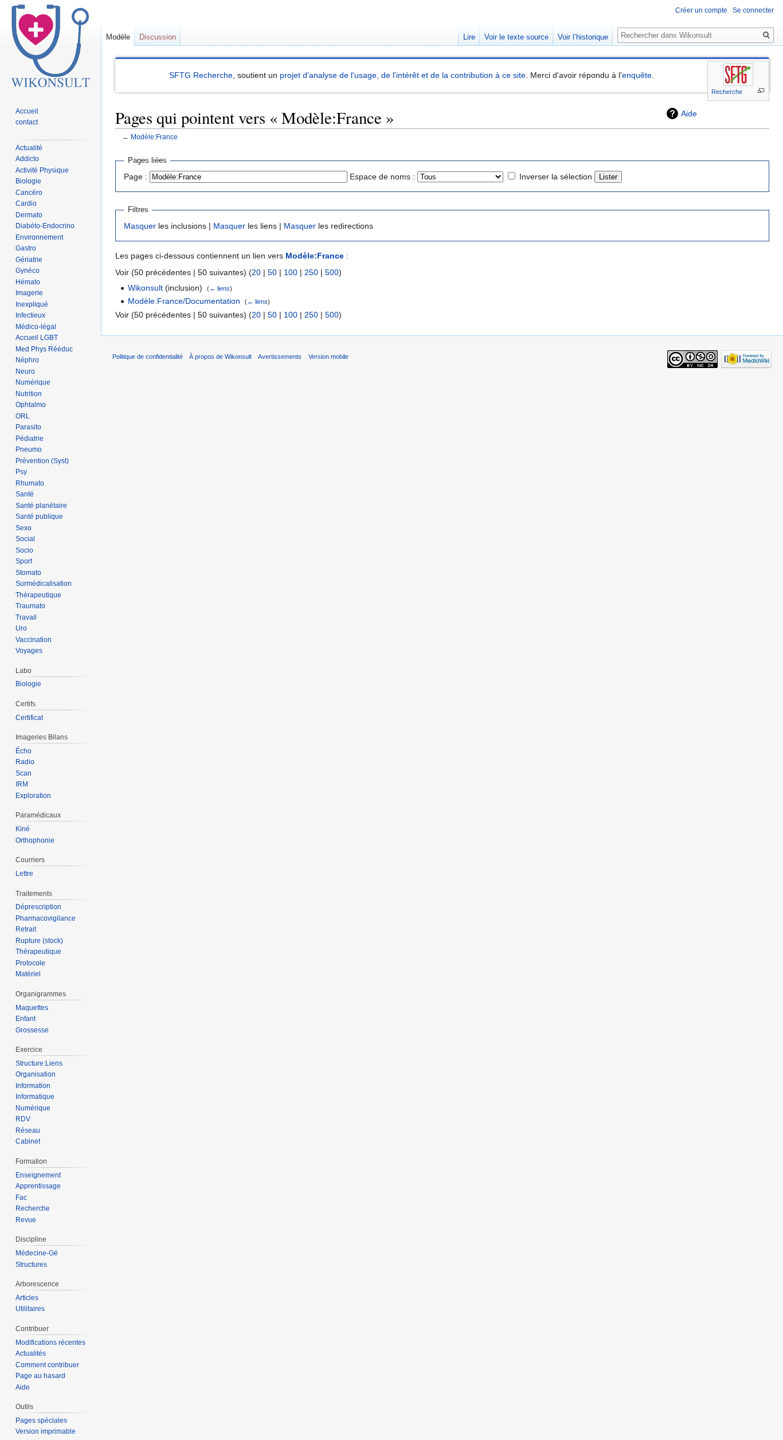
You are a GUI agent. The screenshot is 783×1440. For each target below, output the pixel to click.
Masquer (140, 225)
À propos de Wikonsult (220, 356)
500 (332, 272)
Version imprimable (45, 1431)
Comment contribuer (47, 1365)
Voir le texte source (516, 37)
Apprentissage (38, 1186)
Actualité (28, 148)
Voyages (28, 651)
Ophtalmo (30, 405)
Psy (21, 472)
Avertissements (280, 356)
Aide (689, 113)
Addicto (27, 159)
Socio (24, 550)
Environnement (39, 237)
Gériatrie (28, 260)
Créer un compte (701, 10)
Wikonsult (145, 287)
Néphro (27, 360)
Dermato (28, 215)
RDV (22, 1119)
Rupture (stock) (39, 941)
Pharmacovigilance (45, 918)
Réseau (27, 1130)
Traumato (30, 606)
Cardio (26, 203)
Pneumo (28, 449)
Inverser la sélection (555, 176)
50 (272, 272)
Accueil (26, 111)
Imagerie (29, 293)
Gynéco (27, 271)
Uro (21, 628)
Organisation (35, 1074)
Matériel (28, 974)
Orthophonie (34, 840)
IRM (21, 784)
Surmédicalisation (43, 584)
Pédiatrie (29, 439)
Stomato (28, 573)
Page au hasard (40, 1376)
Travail (26, 617)
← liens (219, 288)
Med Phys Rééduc (44, 349)
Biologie (28, 181)
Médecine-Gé (36, 1253)
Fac (21, 1198)
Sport (23, 561)
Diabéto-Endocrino (45, 226)
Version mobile (328, 356)
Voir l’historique (583, 37)
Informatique (34, 1097)
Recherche (726, 91)
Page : (135, 176)
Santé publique (39, 516)
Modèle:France (154, 136)
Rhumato (29, 483)
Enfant (25, 1019)
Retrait (25, 929)
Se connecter (753, 10)
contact (26, 122)
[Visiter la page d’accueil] (50, 46)
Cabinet (27, 1141)
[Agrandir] (761, 91)
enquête (637, 75)
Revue (25, 1220)
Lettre (24, 874)
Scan (23, 773)
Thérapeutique (38, 595)
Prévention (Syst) (42, 461)
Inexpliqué (31, 304)
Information (32, 1086)
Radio (24, 762)
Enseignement (38, 1175)
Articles (26, 1298)
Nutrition (28, 394)
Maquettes (31, 1008)
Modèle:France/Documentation (184, 301)
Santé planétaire (41, 506)
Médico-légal (35, 327)
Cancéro (28, 193)
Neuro (25, 371)
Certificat (29, 718)
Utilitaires (30, 1309)
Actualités (30, 1353)
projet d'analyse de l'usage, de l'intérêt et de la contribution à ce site (403, 75)
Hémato (27, 282)
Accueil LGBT (36, 338)
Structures (31, 1265)
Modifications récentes (50, 1343)
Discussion (157, 37)
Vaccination (33, 640)
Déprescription (38, 907)
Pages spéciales (41, 1420)
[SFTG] (738, 75)
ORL (22, 416)
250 (311, 272)
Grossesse (32, 1030)
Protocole (30, 963)
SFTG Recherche (201, 75)
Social (25, 539)
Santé (24, 494)
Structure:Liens (38, 1063)
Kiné (22, 829)
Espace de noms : (382, 176)
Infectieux (30, 315)
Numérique (32, 382)
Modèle (118, 37)
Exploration (33, 796)
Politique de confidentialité (147, 356)
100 (290, 272)
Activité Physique (42, 170)
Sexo (23, 528)
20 (256, 272)
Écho (23, 751)
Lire (469, 37)
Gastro (25, 248)
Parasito (28, 427)
